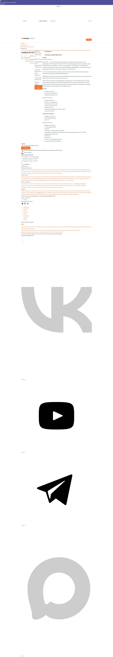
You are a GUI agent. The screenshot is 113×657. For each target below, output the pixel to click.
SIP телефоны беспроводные (40, 50)
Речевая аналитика (37, 183)
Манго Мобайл (82, 171)
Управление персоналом (63, 176)
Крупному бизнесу (50, 190)
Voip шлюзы (63, 50)
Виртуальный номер (42, 169)
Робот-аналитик (35, 187)
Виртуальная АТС (25, 169)
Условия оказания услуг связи (28, 232)
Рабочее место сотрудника (75, 176)
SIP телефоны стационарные (27, 50)
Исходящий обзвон (39, 176)
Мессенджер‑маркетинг (26, 187)
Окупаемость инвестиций (80, 185)
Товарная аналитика (63, 185)
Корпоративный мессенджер (71, 169)
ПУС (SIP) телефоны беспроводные (39, 194)
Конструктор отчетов (86, 176)
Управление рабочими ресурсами (38, 178)
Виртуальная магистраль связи (54, 171)
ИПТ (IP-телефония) (33, 169)
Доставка (26, 212)
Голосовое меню (30, 171)
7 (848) (43, 21)
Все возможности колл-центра (31, 180)
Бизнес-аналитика (70, 183)
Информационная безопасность (38, 190)
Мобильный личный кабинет (40, 171)
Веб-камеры (61, 192)
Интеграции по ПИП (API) (49, 180)
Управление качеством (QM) (59, 183)
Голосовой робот (25, 183)
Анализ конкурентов (45, 185)
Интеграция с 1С (63, 180)
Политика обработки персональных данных (31, 226)
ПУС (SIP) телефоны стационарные (50, 192)
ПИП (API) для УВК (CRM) (67, 178)
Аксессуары (69, 50)
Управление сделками (57, 178)
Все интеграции (70, 180)
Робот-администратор (26, 178)
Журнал (25, 219)
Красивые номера (58, 190)
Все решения (32, 192)
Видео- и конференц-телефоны (53, 50)
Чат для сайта (76, 178)
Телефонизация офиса (26, 190)
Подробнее (2, 4)
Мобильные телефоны (32, 52)
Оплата (25, 214)
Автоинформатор (29, 173)
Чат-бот (31, 183)
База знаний (49, 178)
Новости (25, 210)
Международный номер (67, 190)
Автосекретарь (36, 173)
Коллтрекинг (24, 185)
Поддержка (53, 21)
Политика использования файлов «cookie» (30, 230)
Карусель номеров (61, 169)
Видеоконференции (82, 169)
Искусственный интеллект (47, 183)
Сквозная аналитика (54, 185)
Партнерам (26, 208)
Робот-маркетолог (43, 187)
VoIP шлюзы (49, 194)
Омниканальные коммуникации (51, 176)
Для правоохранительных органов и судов (71, 230)
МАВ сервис (54, 169)
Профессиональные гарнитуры (78, 50)
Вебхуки (57, 180)
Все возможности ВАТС (56, 173)
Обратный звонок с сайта (45, 173)
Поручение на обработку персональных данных (50, 230)
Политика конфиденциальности (42, 232)
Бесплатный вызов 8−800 (78, 190)
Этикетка (49, 169)
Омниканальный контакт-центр (28, 176)
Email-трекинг (71, 185)
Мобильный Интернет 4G (57, 194)
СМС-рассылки (64, 171)
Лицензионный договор (67, 226)
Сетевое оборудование (83, 192)
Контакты (26, 217)
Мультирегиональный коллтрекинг (55, 187)
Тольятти (25, 21)
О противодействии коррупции (56, 232)
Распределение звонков (73, 171)
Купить (88, 39)
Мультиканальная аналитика (33, 185)
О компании (26, 215)
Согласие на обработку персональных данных (51, 226)
